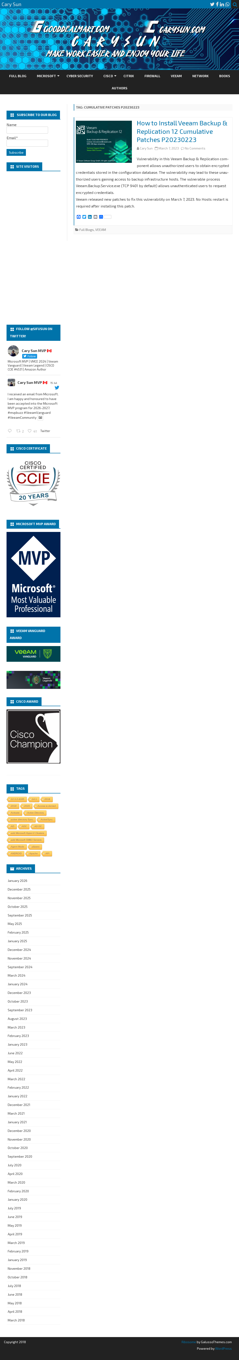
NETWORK (200, 76)
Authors (119, 88)
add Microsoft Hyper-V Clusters (27, 833)
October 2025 (18, 907)
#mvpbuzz (15, 413)
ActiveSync (47, 819)
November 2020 (19, 1139)
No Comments (195, 148)
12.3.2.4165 (17, 799)
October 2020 (18, 1148)
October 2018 (17, 1277)
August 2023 (17, 1019)
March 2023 (16, 1027)
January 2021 (17, 1122)
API (47, 853)
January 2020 (17, 1199)
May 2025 (15, 924)
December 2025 (19, 889)
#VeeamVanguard (37, 413)
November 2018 (19, 1268)
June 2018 (15, 1294)
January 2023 (17, 1044)
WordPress (223, 1348)
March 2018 (16, 1320)
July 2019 (14, 1208)
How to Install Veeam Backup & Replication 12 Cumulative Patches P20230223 (182, 131)
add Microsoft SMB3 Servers (26, 840)
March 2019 (16, 1243)
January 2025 (17, 941)
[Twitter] (212, 4)
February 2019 (18, 1251)
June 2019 (15, 1217)
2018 (47, 799)
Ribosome (189, 1342)
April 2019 (15, 1234)
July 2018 (14, 1286)
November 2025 (19, 898)
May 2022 (15, 1062)
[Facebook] (217, 4)
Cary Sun (146, 148)
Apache (33, 853)
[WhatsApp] (227, 4)
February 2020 (18, 1191)
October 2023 (18, 1001)
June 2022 (15, 1053)
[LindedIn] (222, 4)
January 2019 (17, 1260)
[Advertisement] (33, 248)
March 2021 (16, 1113)
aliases (35, 846)
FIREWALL (152, 76)
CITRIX (128, 76)
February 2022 (18, 1087)
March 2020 (16, 1182)
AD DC (38, 826)
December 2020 (19, 1131)
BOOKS (224, 76)
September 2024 (20, 967)
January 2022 (17, 1096)
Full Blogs (86, 230)
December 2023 (19, 993)
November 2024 (19, 958)
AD (12, 826)
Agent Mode (17, 846)
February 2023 (18, 1036)
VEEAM (176, 76)
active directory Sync (22, 819)
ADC (24, 826)
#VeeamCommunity (22, 418)
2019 (14, 806)
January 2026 (17, 881)
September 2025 (20, 915)
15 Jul (53, 382)
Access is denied (47, 806)
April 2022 (15, 1070)
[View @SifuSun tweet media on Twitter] (40, 417)
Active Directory (35, 812)
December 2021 (19, 1105)
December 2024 (19, 950)
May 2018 (15, 1303)
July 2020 (14, 1165)
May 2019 (15, 1225)
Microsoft (46, 76)
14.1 (34, 799)
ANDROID (16, 853)
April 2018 (15, 1311)
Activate (15, 812)
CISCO (108, 76)
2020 (27, 806)
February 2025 (18, 932)
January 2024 (18, 984)
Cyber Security (80, 76)
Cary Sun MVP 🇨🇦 (32, 382)
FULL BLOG (17, 76)
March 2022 (16, 1079)
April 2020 (15, 1174)
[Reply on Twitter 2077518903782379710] (11, 430)
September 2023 (20, 1010)
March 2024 (16, 975)
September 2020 (20, 1156)
